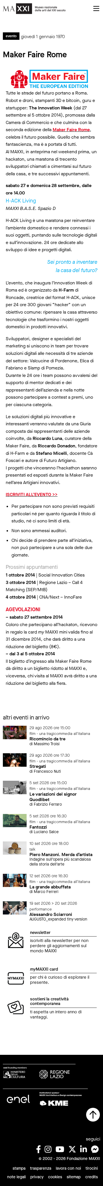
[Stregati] (15, 760)
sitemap (74, 1177)
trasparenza (40, 1168)
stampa (19, 1168)
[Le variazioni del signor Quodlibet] (15, 787)
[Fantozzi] (15, 820)
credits (91, 1177)
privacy (36, 1177)
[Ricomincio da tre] (15, 732)
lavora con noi (68, 1168)
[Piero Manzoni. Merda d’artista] (15, 848)
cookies (55, 1177)
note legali (16, 1177)
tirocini (92, 1168)
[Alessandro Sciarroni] (15, 907)
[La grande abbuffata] (15, 880)
